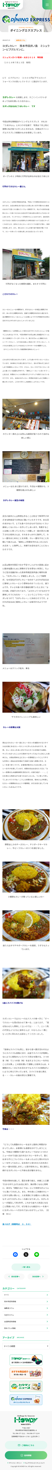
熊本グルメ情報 (10, 1328)
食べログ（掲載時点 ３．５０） (16, 1224)
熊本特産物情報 (10, 1301)
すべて (6, 1295)
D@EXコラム (9, 1315)
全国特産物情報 (10, 1321)
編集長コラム (9, 1308)
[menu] (47, 5)
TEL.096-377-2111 (19, 1433)
